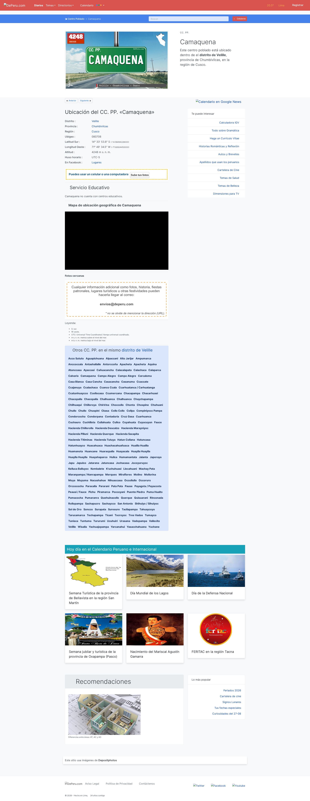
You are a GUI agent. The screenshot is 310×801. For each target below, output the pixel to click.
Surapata (100, 509)
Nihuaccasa (115, 480)
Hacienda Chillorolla (80, 428)
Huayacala (122, 451)
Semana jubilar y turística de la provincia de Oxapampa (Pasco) (93, 654)
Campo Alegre (107, 375)
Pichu (91, 492)
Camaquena (88, 375)
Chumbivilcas (100, 126)
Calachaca (140, 370)
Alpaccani (112, 358)
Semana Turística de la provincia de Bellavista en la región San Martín (93, 598)
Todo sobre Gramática (226, 130)
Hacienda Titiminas (80, 439)
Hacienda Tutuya (104, 439)
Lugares (96, 162)
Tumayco (150, 515)
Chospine (143, 404)
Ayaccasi (89, 370)
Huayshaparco (98, 457)
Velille (95, 121)
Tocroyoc (121, 515)
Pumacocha (75, 497)
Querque (126, 497)
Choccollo (117, 404)
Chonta (130, 404)
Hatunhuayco (76, 445)
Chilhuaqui (75, 404)
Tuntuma (85, 521)
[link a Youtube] (238, 785)
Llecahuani (130, 468)
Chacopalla (75, 399)
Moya (71, 480)
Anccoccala (75, 364)
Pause (129, 486)
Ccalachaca (90, 387)
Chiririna (103, 404)
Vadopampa (139, 521)
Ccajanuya (74, 387)
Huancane (91, 451)
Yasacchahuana (136, 526)
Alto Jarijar (127, 358)
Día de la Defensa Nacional (212, 593)
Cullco (116, 422)
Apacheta (126, 364)
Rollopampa (75, 503)
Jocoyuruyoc (139, 463)
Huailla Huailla (140, 445)
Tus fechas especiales (227, 707)
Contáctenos (147, 783)
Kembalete (97, 468)
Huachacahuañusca (116, 445)
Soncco (88, 509)
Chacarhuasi (150, 393)
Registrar (297, 5)
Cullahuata (104, 422)
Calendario (86, 5)
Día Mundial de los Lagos (149, 593)
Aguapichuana (95, 358)
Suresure (114, 509)
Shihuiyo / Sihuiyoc (147, 503)
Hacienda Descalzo (107, 428)
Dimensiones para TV (226, 193)
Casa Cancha (94, 381)
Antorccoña (110, 364)
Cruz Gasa (127, 416)
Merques (111, 474)
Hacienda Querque (102, 433)
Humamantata (128, 457)
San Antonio (125, 503)
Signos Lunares (231, 702)
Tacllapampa (130, 509)
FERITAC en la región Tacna (213, 652)
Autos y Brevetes (229, 154)
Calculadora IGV (229, 122)
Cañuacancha (105, 370)
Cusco (95, 131)
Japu (71, 463)
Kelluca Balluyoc (78, 468)
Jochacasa (122, 463)
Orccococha (76, 486)
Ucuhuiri (112, 521)
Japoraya (155, 457)
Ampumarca (143, 358)
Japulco (81, 463)
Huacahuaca (95, 445)
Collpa (130, 410)
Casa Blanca (76, 381)
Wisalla (82, 526)
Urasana (125, 521)
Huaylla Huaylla (140, 451)
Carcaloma (145, 375)
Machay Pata (147, 468)
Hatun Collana (126, 439)
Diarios (38, 5)
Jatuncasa (107, 463)
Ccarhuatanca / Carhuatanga (137, 387)
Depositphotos (107, 760)
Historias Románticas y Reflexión (219, 146)
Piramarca (103, 492)
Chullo (72, 410)
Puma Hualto (155, 492)
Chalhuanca (107, 399)
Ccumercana (114, 393)
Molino (138, 474)
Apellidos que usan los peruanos (220, 162)
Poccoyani (118, 492)
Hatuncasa (143, 439)
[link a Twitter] (198, 785)
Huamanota (75, 451)
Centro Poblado (76, 18)
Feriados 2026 (232, 690)
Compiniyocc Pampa (149, 410)
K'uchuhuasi (113, 468)
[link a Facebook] (218, 785)
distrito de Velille (137, 350)
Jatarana (93, 463)
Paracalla (91, 486)
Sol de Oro (75, 509)
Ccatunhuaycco (78, 393)
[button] (100, 5)
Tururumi (99, 521)
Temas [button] (50, 5)
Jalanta (143, 457)
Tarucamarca (76, 515)
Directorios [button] (65, 5)
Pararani (104, 486)
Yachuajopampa (99, 526)
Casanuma (128, 381)
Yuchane (154, 526)
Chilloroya (90, 404)
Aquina (152, 364)
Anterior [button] (72, 100)
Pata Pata (117, 486)
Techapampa (95, 515)
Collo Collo (118, 410)
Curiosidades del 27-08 (226, 713)
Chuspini (93, 410)
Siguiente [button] (84, 100)
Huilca (113, 457)
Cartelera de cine (230, 696)
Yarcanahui (118, 526)
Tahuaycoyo (147, 509)
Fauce (158, 422)
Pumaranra (92, 497)
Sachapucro (92, 503)
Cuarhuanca (143, 416)
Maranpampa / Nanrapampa (85, 474)
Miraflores (125, 474)
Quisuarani (141, 497)
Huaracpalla (106, 451)
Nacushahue (98, 480)
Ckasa (105, 410)
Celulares (241, 18)
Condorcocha (76, 416)
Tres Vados (136, 515)
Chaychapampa (143, 399)
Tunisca (73, 521)
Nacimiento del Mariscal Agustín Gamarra (154, 654)
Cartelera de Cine (228, 170)
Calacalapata (124, 370)
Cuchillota (89, 422)
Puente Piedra (136, 492)
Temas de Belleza (229, 185)
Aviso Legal (92, 783)
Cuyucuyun (145, 422)
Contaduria (112, 416)
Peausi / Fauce (77, 492)
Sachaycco (109, 503)
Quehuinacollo (110, 497)
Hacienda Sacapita (127, 433)
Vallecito (154, 521)
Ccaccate (142, 381)
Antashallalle (93, 364)
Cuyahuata (129, 422)
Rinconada (156, 497)
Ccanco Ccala (108, 387)
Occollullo (130, 480)
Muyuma (82, 480)
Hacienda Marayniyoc (134, 428)
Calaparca (154, 370)
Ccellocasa (97, 393)
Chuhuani (157, 404)
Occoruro (145, 480)
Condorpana (95, 416)
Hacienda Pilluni (78, 433)
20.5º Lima (275, 5)
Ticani (109, 515)
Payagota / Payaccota (147, 486)
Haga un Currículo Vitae (225, 138)
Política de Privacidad (119, 783)
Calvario (73, 375)
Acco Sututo (76, 358)
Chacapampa (132, 393)
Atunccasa (75, 370)
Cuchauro (74, 422)
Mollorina (150, 474)
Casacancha (111, 381)
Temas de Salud (230, 177)
